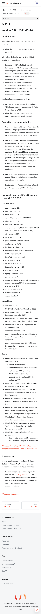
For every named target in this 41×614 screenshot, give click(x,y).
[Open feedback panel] (36, 609)
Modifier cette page (11, 494)
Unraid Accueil (7, 560)
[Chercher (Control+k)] (37, 3)
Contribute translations (10, 529)
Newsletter (6, 567)
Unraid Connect (8, 564)
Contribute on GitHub (10, 525)
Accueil (4, 522)
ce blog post (20, 475)
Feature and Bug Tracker (11, 548)
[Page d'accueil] (4, 10)
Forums (5, 541)
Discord (5, 544)
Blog (3, 571)
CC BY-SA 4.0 (7, 583)
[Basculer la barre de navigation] (3, 3)
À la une (6, 18)
